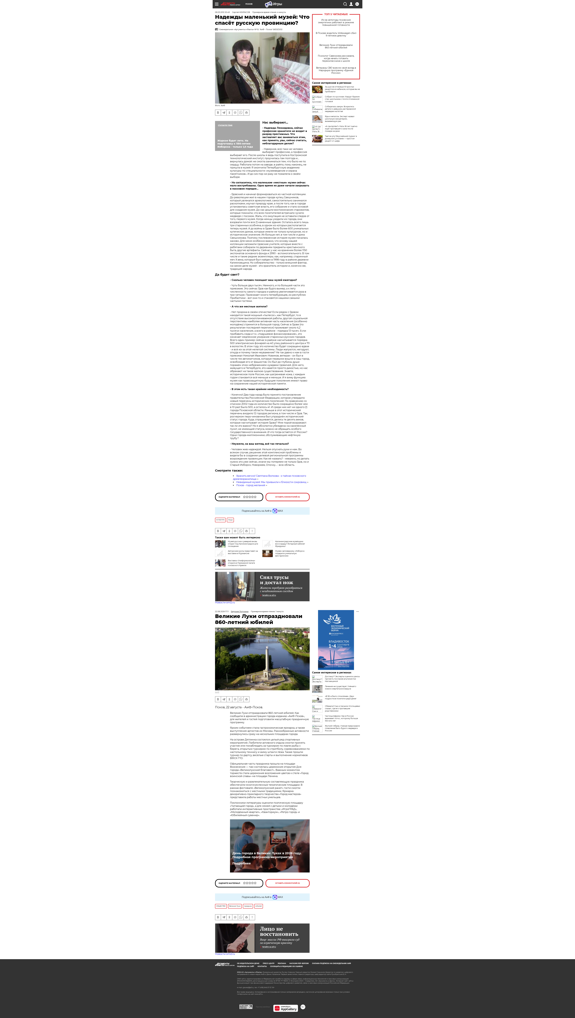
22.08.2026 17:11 (222, 611)
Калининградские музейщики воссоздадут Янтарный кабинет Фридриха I (290, 543)
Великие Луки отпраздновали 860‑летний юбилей (336, 46)
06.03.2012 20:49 (222, 12)
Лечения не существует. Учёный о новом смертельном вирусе (340, 687)
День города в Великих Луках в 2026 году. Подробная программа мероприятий (266, 855)
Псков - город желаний (250, 485)
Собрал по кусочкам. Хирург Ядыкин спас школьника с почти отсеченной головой (342, 99)
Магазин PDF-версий (299, 963)
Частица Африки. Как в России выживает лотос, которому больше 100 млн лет (341, 718)
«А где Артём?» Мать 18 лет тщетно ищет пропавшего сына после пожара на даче (341, 128)
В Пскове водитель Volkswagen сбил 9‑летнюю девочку (336, 34)
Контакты (262, 966)
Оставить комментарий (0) (287, 497)
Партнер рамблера (263, 1007)
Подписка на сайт (245, 966)
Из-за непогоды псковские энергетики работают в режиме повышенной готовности (336, 22)
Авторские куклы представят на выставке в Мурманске (243, 552)
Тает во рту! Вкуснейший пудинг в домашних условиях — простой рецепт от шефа (341, 138)
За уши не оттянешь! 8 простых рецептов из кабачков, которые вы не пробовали (342, 89)
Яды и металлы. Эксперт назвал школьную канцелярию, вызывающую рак (339, 118)
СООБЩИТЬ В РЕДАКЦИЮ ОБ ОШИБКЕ (286, 966)
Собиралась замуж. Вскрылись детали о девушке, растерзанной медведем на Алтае (340, 108)
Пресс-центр (268, 963)
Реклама (282, 963)
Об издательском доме (248, 963)
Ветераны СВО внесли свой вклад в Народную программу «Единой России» (336, 70)
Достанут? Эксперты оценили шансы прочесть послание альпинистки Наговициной (342, 678)
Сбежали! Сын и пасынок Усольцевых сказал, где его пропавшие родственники (342, 708)
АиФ (217, 692)
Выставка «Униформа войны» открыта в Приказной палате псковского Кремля (241, 562)
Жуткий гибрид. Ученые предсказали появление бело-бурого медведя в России (342, 728)
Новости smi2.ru (225, 602)
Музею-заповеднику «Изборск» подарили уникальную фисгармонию (290, 553)
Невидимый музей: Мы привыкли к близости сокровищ (271, 482)
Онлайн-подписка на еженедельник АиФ (331, 963)
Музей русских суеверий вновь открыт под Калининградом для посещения (243, 543)
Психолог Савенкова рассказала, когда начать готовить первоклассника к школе (336, 58)
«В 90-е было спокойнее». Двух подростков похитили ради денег (341, 697)
